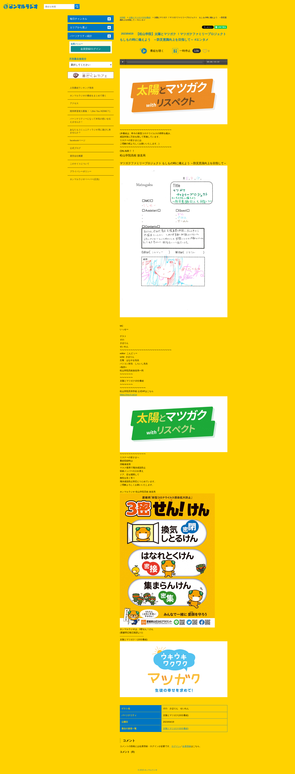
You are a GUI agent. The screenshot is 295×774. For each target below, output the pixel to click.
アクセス (74, 103)
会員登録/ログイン (91, 49)
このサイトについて (79, 163)
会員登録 (186, 746)
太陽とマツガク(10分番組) (140, 17)
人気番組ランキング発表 (82, 88)
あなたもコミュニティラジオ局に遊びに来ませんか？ (90, 131)
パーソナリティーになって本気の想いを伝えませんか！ (90, 120)
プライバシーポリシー (80, 171)
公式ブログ (75, 148)
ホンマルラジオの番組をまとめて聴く (88, 95)
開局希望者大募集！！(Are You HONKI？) (90, 111)
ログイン (175, 746)
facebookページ (77, 140)
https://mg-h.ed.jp (128, 394)
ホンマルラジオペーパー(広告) (84, 179)
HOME (122, 17)
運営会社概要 (76, 156)
